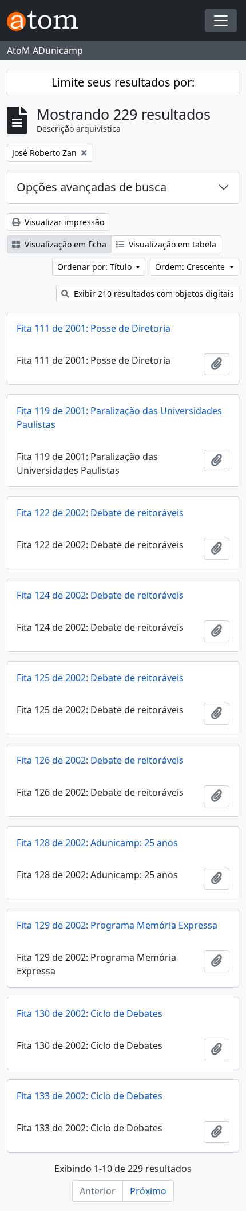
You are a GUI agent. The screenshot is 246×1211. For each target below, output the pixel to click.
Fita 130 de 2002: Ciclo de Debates (89, 1013)
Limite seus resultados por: (123, 82)
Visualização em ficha (64, 244)
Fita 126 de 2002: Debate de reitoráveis (100, 760)
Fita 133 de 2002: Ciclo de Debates (89, 1096)
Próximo (148, 1191)
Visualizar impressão (63, 222)
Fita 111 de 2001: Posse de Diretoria (93, 328)
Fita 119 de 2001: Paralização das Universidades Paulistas (119, 417)
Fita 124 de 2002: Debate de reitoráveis (100, 595)
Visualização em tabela (171, 244)
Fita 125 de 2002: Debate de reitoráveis (100, 677)
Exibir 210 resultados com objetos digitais (153, 293)
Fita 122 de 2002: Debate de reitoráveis (100, 512)
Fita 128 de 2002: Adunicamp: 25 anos (97, 842)
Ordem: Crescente (191, 266)
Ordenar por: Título (95, 266)
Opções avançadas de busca (91, 187)
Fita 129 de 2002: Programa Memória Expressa (117, 925)
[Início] (47, 21)
